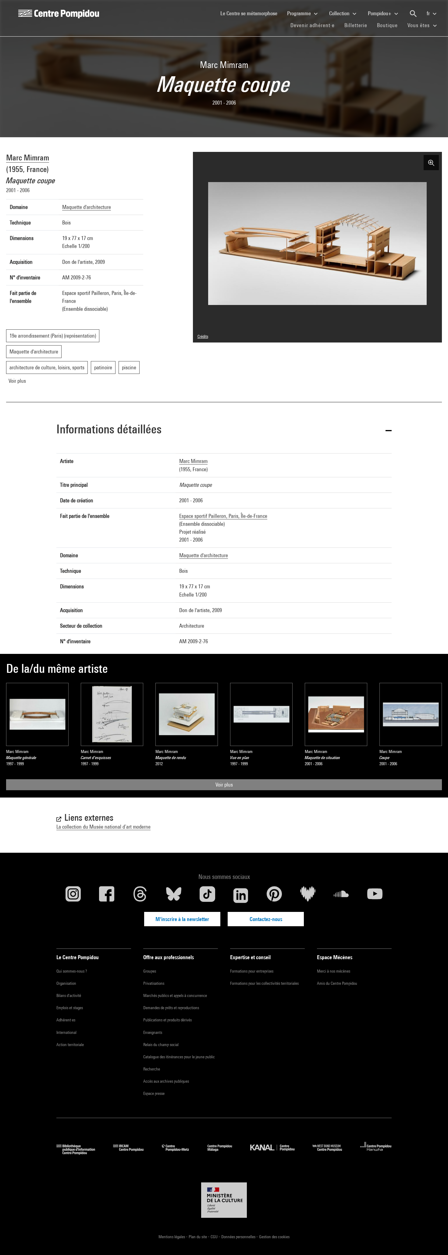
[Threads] (140, 895)
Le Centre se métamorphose (251, 13)
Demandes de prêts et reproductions (171, 1007)
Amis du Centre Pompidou (337, 983)
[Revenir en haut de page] (433, 1240)
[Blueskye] (173, 895)
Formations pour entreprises (251, 971)
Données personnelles (238, 1236)
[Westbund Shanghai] (332, 1153)
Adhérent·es (65, 1019)
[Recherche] (413, 14)
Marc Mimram (27, 157)
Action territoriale (70, 1044)
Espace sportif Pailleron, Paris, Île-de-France (223, 516)
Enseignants (152, 1032)
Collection (340, 13)
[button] (224, 430)
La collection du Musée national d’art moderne (103, 826)
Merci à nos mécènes (333, 971)
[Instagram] (73, 895)
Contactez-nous (266, 919)
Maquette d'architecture (86, 207)
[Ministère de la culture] (224, 1200)
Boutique (390, 25)
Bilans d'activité (68, 995)
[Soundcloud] (341, 895)
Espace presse (154, 1093)
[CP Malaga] (224, 1153)
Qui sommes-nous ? (71, 971)
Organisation (66, 983)
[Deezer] (308, 895)
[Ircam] (133, 1153)
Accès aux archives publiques (166, 1081)
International (66, 1032)
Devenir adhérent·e (315, 25)
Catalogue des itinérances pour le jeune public (179, 1056)
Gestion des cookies (274, 1236)
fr (429, 13)
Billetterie (355, 25)
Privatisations (153, 983)
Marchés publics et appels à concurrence (175, 995)
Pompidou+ (380, 13)
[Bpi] (80, 1153)
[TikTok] (207, 895)
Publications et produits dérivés (167, 1019)
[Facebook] (106, 895)
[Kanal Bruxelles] (277, 1153)
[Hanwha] (376, 1153)
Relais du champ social (161, 1044)
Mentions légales (172, 1236)
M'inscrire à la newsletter (182, 919)
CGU (215, 1236)
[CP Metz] (180, 1153)
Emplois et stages (69, 1007)
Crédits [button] (202, 336)
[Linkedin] (241, 895)
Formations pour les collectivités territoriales (264, 983)
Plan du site (198, 1236)
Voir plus (224, 784)
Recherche (151, 1069)
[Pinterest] (274, 895)
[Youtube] (375, 895)
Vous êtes (419, 25)
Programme (299, 13)
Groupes (149, 971)
